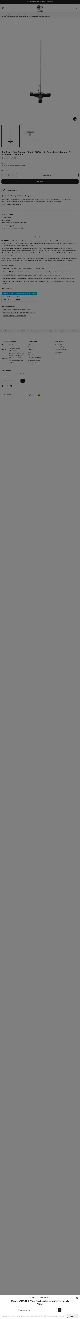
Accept (72, 1316)
